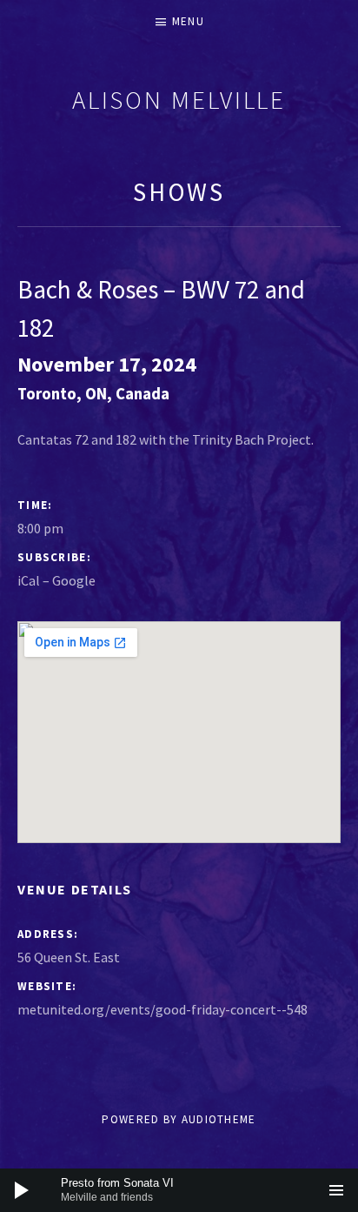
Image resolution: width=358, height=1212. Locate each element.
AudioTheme (219, 1119)
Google (74, 580)
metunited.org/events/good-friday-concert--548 (162, 1009)
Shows (179, 192)
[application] (179, 1190)
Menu (188, 21)
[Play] (22, 1190)
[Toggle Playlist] (336, 1190)
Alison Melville (179, 100)
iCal (28, 580)
